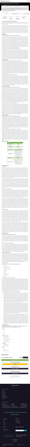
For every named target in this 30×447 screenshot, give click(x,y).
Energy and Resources (14, 406)
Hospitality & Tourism (23, 407)
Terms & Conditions (5, 429)
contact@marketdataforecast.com (9, 436)
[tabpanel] (15, 183)
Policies (4, 426)
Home (2, 6)
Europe (3, 393)
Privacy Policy (5, 430)
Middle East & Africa (4, 397)
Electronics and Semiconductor (6, 406)
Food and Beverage (6, 6)
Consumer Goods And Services (6, 407)
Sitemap (4, 424)
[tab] (5, 13)
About (4, 420)
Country (3, 398)
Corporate (5, 418)
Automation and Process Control (15, 407)
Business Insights (18, 420)
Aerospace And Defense (24, 406)
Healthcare (3, 403)
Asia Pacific (3, 394)
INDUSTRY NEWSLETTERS (20, 427)
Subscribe (25, 430)
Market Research (18, 421)
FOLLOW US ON (15, 439)
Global (3, 390)
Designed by (21, 444)
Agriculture (12, 403)
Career (4, 421)
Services (17, 418)
